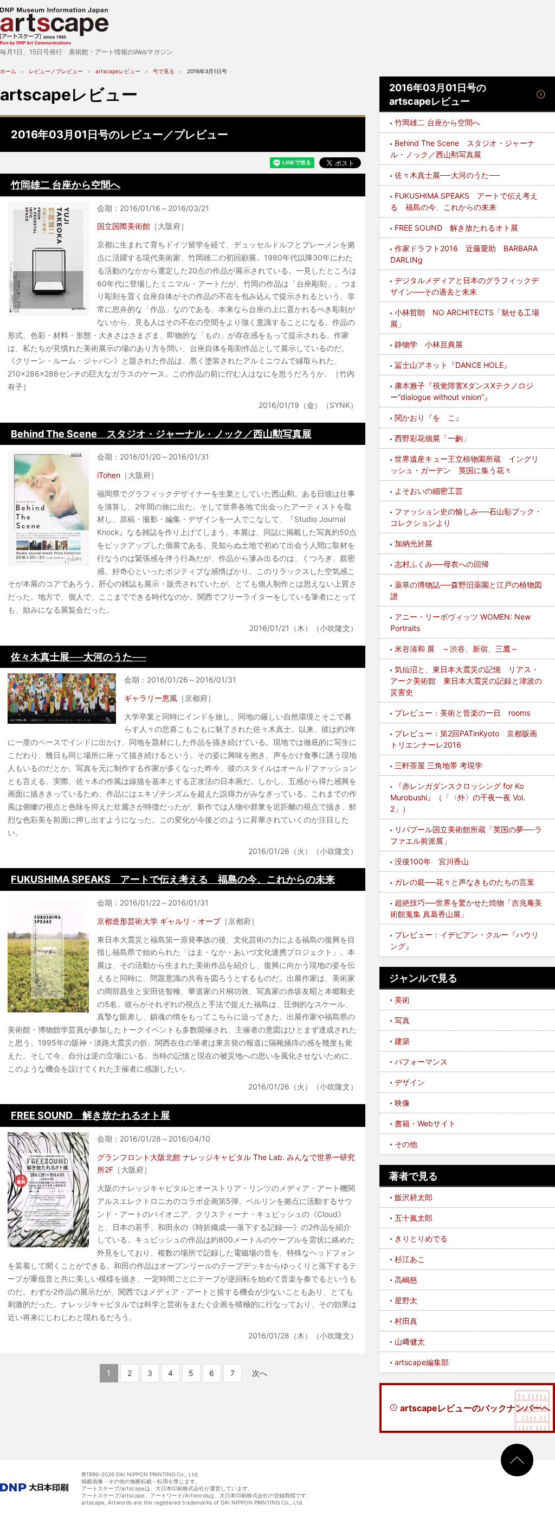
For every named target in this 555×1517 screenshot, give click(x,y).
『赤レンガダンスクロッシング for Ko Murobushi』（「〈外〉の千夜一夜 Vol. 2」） (457, 797)
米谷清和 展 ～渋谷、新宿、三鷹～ (456, 648)
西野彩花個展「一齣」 (432, 438)
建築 (402, 1041)
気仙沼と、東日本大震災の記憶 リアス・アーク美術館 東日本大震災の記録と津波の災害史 (466, 681)
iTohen (108, 475)
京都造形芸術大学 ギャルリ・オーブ (159, 921)
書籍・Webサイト (425, 1123)
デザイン (410, 1082)
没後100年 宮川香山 (432, 861)
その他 (406, 1144)
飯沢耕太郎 (414, 1197)
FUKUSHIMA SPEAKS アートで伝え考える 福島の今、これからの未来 (173, 879)
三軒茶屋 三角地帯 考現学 (438, 765)
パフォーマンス (421, 1061)
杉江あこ (410, 1259)
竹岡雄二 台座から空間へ (65, 184)
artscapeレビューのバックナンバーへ (475, 1408)
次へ (259, 1373)
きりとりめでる (421, 1238)
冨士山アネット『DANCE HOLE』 (453, 364)
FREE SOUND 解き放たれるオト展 (90, 1115)
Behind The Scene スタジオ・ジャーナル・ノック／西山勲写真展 (161, 433)
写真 (402, 1020)
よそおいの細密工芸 (429, 490)
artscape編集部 (422, 1362)
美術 (402, 999)
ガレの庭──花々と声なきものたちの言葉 (464, 882)
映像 (402, 1102)
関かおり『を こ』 (429, 417)
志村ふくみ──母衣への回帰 (442, 564)
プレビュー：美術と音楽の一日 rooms (462, 712)
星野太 (406, 1300)
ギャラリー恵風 (150, 698)
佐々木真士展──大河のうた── (78, 656)
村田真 (406, 1320)
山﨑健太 (410, 1341)
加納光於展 (414, 543)
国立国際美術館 (123, 226)
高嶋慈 (406, 1279)
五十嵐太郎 (414, 1217)
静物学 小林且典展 (429, 344)
